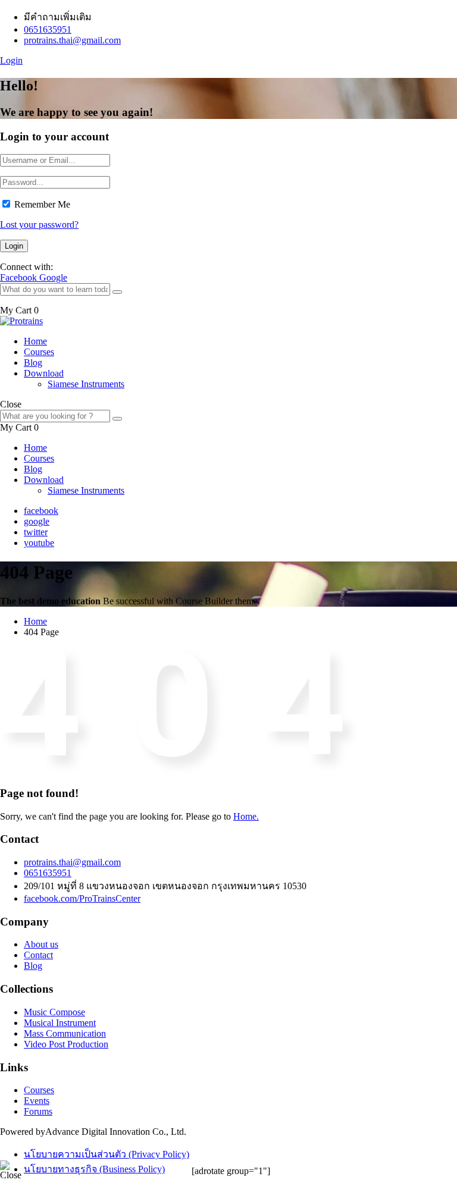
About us (41, 944)
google (36, 521)
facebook (41, 511)
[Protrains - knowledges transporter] (21, 321)
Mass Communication (65, 1033)
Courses (39, 352)
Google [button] (53, 277)
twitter (36, 532)
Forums (38, 1111)
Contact (38, 955)
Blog (33, 362)
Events (36, 1101)
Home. (246, 816)
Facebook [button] (19, 277)
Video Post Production (66, 1044)
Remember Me (42, 204)
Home (35, 341)
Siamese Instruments (86, 384)
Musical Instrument (60, 1023)
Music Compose (54, 1012)
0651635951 (47, 29)
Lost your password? (39, 224)
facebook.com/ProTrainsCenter (82, 898)
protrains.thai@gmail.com (72, 40)
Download (44, 373)
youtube (39, 543)
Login (11, 60)
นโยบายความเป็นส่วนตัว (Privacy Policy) (106, 1154)
